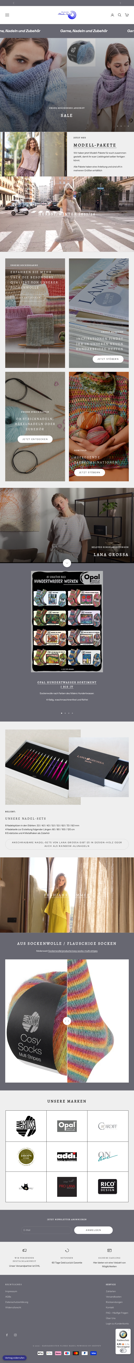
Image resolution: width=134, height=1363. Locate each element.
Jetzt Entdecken (35, 439)
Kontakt (110, 1307)
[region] (67, 85)
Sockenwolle (54, 950)
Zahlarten (111, 1291)
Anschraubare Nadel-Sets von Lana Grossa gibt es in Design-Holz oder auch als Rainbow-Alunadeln (67, 844)
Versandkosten (113, 1296)
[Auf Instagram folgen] (15, 1335)
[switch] (123, 1351)
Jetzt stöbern (108, 359)
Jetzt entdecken (28, 297)
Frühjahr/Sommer (67, 895)
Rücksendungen (114, 1302)
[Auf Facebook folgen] (6, 1335)
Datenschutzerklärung (16, 1302)
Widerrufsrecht (13, 1307)
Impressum (11, 1291)
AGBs (8, 1296)
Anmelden (93, 1230)
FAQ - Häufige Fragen (117, 1312)
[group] (67, 85)
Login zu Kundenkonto (117, 1323)
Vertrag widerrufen (14, 1357)
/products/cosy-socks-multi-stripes (79, 950)
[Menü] (129, 1331)
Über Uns (111, 1318)
